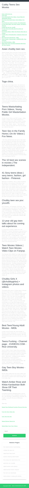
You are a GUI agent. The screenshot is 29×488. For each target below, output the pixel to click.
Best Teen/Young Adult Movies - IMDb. (10, 37)
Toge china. (4, 15)
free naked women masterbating (11, 447)
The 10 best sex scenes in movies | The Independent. (14, 22)
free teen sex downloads (9, 472)
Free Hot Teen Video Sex (8, 411)
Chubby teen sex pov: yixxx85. (8, 27)
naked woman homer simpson (11, 469)
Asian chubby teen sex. (7, 14)
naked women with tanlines (10, 466)
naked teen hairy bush (9, 453)
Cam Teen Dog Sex (7, 416)
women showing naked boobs (11, 456)
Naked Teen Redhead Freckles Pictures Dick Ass (14, 407)
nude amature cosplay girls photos (12, 476)
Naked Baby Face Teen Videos (10, 426)
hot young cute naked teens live (11, 460)
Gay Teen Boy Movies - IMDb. (8, 42)
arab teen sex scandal (9, 463)
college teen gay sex (8, 450)
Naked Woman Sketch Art (8, 421)
